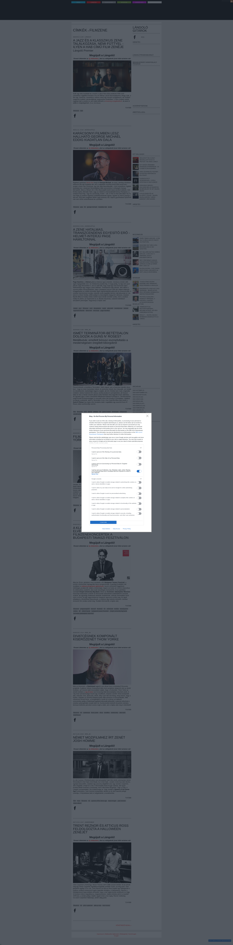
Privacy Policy (127, 528)
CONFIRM (103, 522)
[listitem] (116, 448)
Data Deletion (106, 528)
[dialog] (116, 472)
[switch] (139, 452)
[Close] (148, 416)
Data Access (116, 528)
